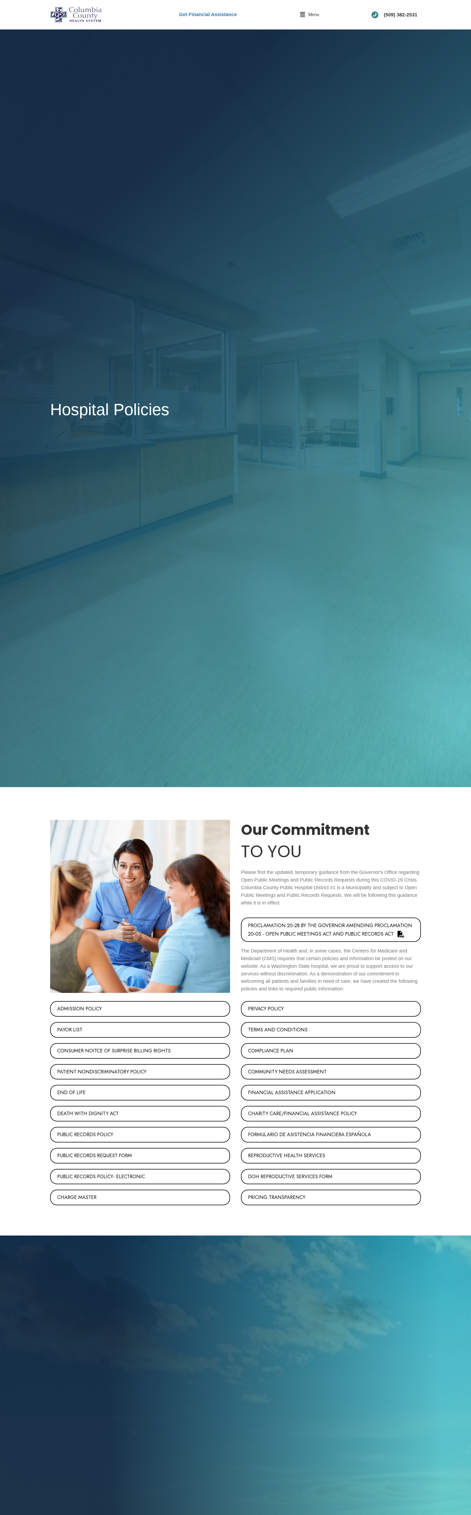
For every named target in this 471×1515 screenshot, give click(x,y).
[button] (309, 15)
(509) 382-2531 (400, 14)
